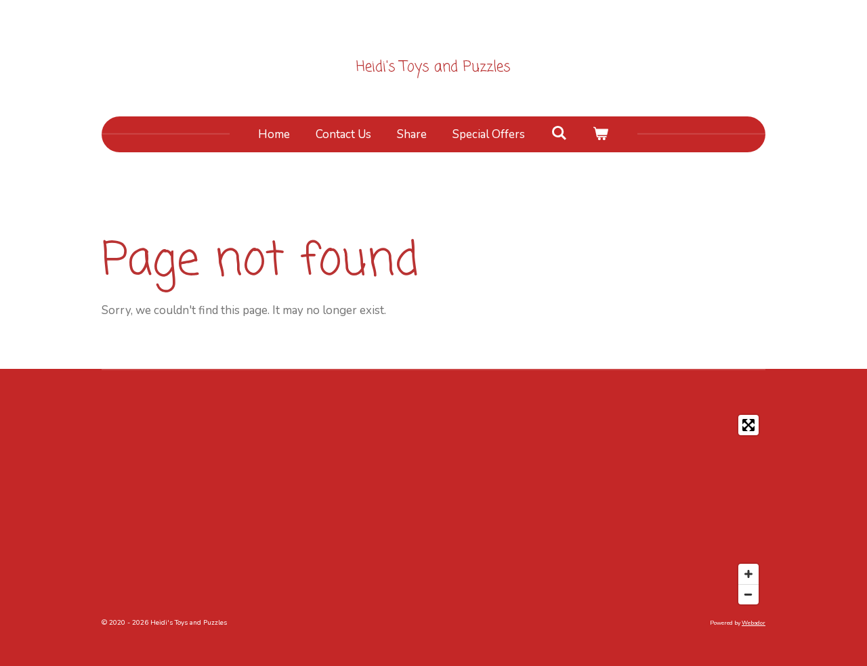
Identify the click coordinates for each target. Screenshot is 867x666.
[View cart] (600, 135)
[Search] (558, 134)
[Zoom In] (748, 574)
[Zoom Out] (748, 594)
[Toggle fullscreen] (748, 425)
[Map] (433, 509)
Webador (753, 623)
